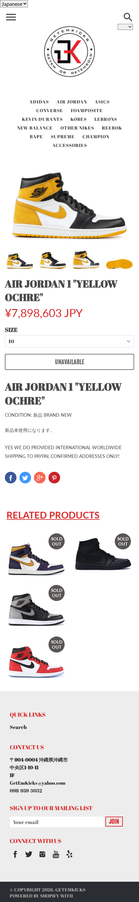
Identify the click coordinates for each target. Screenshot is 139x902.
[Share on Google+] (40, 477)
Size (11, 330)
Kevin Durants (42, 119)
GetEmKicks (70, 890)
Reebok (112, 128)
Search (18, 727)
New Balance (35, 128)
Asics (102, 102)
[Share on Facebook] (10, 477)
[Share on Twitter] (25, 477)
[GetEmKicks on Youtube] (55, 858)
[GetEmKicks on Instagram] (42, 858)
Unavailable (69, 361)
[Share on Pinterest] (54, 477)
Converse (49, 110)
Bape (36, 136)
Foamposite (87, 110)
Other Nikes (77, 128)
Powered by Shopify (34, 896)
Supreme (63, 136)
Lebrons (105, 119)
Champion (95, 136)
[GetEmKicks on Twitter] (28, 858)
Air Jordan (72, 102)
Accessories (69, 145)
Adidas (39, 102)
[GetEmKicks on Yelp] (69, 858)
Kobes (78, 119)
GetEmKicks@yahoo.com (37, 783)
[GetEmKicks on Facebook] (15, 858)
